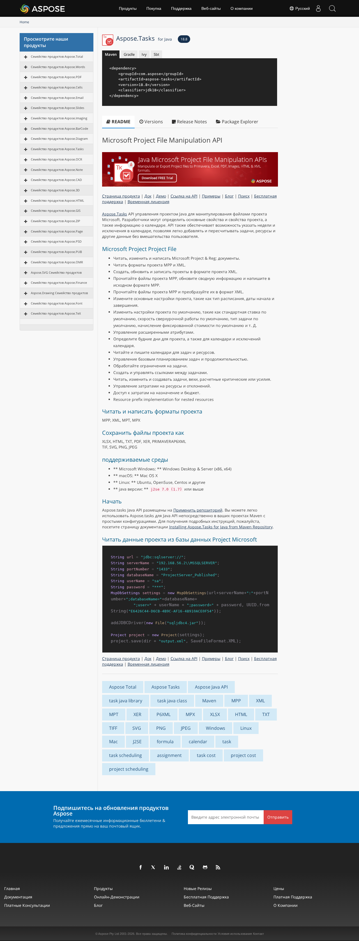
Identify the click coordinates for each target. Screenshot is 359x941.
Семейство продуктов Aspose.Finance (59, 282)
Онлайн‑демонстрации (116, 897)
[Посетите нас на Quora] (192, 867)
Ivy (144, 54)
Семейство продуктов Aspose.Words (58, 67)
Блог (229, 196)
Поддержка (181, 8)
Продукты (128, 8)
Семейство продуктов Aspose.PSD (56, 241)
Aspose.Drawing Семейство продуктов (59, 293)
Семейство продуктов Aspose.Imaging (59, 118)
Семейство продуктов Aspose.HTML (57, 200)
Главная (12, 888)
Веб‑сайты (211, 8)
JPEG (186, 728)
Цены (278, 888)
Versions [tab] (153, 122)
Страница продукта (121, 196)
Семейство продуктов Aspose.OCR (56, 159)
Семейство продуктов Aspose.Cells (56, 87)
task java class (172, 701)
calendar (198, 741)
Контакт (258, 933)
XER (137, 714)
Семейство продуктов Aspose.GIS (55, 210)
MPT (113, 714)
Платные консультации (27, 905)
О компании (242, 8)
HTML (241, 714)
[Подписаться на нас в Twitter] (153, 867)
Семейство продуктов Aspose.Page (57, 231)
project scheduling (128, 769)
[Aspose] (43, 8)
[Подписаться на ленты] (218, 867)
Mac (113, 741)
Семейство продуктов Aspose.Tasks (57, 149)
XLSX (215, 714)
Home (24, 22)
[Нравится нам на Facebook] (140, 867)
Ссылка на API (184, 196)
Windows (215, 728)
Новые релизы (198, 888)
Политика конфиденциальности (194, 933)
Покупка (153, 8)
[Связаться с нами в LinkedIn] (166, 867)
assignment (169, 755)
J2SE (137, 741)
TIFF (113, 728)
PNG (161, 728)
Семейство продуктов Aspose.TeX (56, 313)
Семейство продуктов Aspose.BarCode (59, 128)
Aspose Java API (211, 687)
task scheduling (125, 755)
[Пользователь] (318, 8)
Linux (246, 728)
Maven (111, 54)
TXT (266, 714)
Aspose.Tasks (144, 38)
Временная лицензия (148, 201)
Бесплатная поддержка (206, 897)
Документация (18, 897)
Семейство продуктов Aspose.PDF (56, 77)
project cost (243, 755)
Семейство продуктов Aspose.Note (57, 170)
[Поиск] (332, 8)
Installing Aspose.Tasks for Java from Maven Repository (221, 526)
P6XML (164, 714)
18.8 (184, 39)
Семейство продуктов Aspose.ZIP (55, 221)
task (226, 741)
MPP (236, 701)
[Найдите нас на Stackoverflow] (179, 867)
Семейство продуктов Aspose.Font (56, 303)
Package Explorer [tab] (239, 122)
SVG (136, 728)
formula (165, 741)
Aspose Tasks (165, 687)
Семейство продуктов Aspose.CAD (56, 180)
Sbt (156, 54)
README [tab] (120, 122)
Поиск (244, 196)
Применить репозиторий (197, 510)
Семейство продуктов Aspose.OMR (57, 262)
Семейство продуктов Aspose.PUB (56, 252)
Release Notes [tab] (191, 122)
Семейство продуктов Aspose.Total (57, 56)
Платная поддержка (292, 897)
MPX (190, 714)
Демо (161, 196)
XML (260, 701)
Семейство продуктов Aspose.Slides (57, 108)
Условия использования (235, 933)
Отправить (278, 817)
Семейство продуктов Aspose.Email (57, 98)
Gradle (129, 54)
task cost (206, 755)
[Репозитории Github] (205, 867)
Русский (302, 8)
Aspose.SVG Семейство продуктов (56, 272)
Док (147, 196)
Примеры (211, 196)
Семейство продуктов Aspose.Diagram (59, 138)
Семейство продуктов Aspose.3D (55, 190)
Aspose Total (122, 687)
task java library (125, 701)
